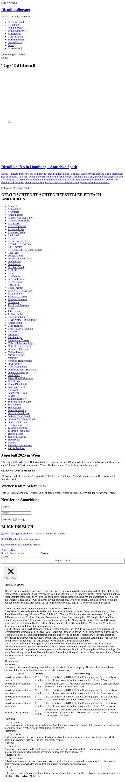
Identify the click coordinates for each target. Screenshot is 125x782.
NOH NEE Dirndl (17, 366)
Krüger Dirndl (15, 322)
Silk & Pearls (14, 404)
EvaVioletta (14, 276)
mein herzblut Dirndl (18, 349)
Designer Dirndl (16, 22)
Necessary (13, 661)
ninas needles (14, 363)
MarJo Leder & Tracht (19, 346)
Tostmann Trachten (18, 428)
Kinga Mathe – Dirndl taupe (22, 319)
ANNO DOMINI (17, 226)
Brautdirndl (14, 25)
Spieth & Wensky (17, 410)
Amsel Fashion (15, 214)
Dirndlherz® (14, 264)
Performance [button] (11, 730)
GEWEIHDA (15, 282)
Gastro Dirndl (15, 42)
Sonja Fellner (14, 407)
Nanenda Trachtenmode (20, 360)
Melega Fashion (16, 352)
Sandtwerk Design (17, 392)
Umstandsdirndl (16, 36)
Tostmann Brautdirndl (19, 430)
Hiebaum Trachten (17, 299)
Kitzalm (12, 308)
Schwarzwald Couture (19, 401)
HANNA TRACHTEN (20, 290)
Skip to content (9, 2)
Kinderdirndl (14, 33)
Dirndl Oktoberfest (17, 30)
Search (4, 553)
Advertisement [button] (12, 754)
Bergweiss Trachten (18, 241)
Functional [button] (10, 718)
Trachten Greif (15, 433)
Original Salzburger (18, 372)
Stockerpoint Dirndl (18, 422)
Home (4, 57)
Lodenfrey (13, 334)
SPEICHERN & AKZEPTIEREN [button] (22, 776)
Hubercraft (13, 302)
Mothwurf (13, 357)
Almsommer (14, 209)
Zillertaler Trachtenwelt (20, 445)
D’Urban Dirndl (16, 267)
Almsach (12, 206)
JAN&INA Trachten (18, 305)
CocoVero (13, 252)
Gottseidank (14, 284)
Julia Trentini (14, 311)
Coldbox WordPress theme (15, 544)
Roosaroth (13, 390)
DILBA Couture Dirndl (20, 258)
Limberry (12, 331)
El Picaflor (13, 270)
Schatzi (11, 395)
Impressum (34, 539)
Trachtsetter (14, 439)
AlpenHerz (13, 211)
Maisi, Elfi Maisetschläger (21, 343)
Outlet (11, 45)
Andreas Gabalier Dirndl (20, 217)
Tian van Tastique (17, 436)
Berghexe (13, 238)
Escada (11, 273)
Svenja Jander (15, 425)
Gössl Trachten (15, 287)
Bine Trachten (15, 246)
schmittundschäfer (17, 398)
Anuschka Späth (16, 232)
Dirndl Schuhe (15, 27)
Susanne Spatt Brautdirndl (21, 419)
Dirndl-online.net (18, 539)
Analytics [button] (9, 742)
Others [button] (8, 766)
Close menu (14, 48)
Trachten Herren (16, 39)
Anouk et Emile (16, 229)
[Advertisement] (62, 95)
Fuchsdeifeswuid (16, 279)
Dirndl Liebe (14, 261)
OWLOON (14, 375)
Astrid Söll (13, 235)
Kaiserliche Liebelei (18, 317)
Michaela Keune (16, 355)
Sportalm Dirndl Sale (18, 413)
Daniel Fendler (15, 255)
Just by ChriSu (15, 314)
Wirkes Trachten (16, 448)
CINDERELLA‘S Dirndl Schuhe (25, 249)
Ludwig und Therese (18, 340)
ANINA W (13, 223)
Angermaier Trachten (19, 220)
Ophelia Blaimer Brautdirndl (22, 369)
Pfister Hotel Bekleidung (20, 378)
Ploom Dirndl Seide (18, 384)
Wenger (12, 442)
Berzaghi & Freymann (19, 244)
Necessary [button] (10, 658)
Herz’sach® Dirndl (17, 296)
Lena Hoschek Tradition (20, 328)
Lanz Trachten (15, 325)
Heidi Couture (15, 293)
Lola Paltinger (15, 337)
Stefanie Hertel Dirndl (19, 416)
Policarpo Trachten (17, 387)
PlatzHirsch (14, 381)
